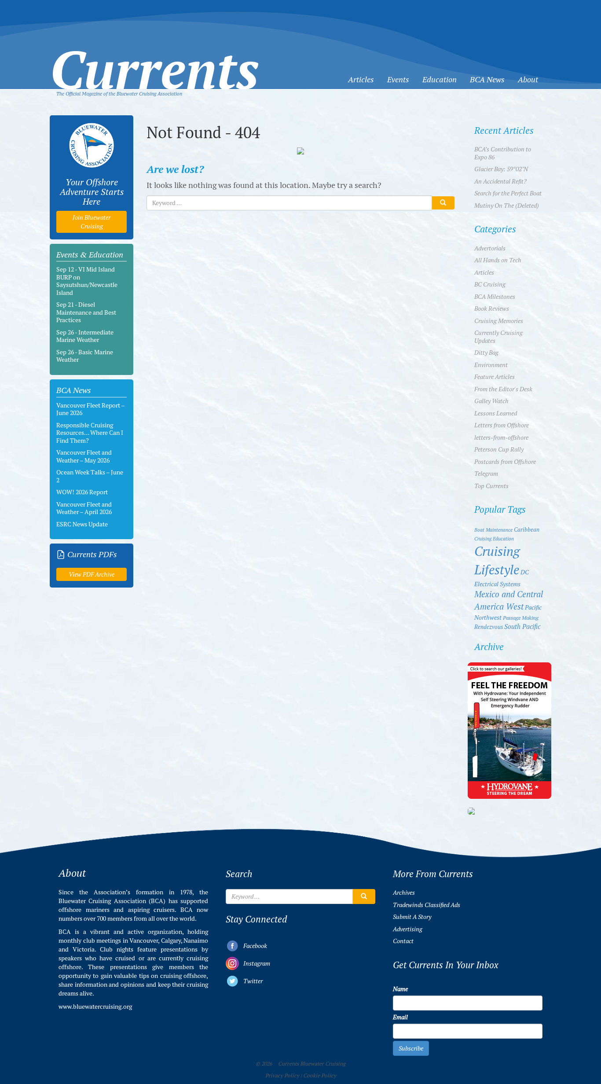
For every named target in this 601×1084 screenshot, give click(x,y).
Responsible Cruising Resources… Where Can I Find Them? (89, 433)
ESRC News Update (82, 524)
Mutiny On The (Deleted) (506, 205)
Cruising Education (494, 539)
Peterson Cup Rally (499, 449)
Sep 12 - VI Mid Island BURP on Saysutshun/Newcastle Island (86, 281)
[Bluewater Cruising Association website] (91, 145)
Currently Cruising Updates (498, 337)
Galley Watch (491, 401)
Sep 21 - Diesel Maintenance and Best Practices (86, 312)
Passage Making (521, 617)
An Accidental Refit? (500, 181)
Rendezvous (488, 627)
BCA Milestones (494, 297)
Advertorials (490, 248)
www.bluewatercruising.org (95, 1007)
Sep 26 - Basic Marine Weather (84, 356)
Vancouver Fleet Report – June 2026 (90, 409)
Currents (154, 55)
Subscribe (411, 1048)
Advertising (407, 929)
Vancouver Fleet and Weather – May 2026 (84, 456)
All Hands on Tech (497, 260)
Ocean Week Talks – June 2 (89, 476)
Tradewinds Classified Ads (426, 905)
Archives (404, 893)
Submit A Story (412, 917)
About (528, 79)
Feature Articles (494, 377)
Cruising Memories (498, 321)
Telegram (486, 474)
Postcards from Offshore (505, 462)
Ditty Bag (486, 352)
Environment (491, 365)
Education (439, 79)
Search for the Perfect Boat (508, 193)
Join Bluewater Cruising (91, 221)
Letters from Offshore (501, 425)
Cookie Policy (319, 1075)
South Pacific (522, 626)
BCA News (487, 79)
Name (400, 989)
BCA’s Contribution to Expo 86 (502, 153)
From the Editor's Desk (503, 389)
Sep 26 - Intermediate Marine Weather (85, 336)
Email (400, 1017)
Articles (361, 79)
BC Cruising (490, 284)
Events (398, 79)
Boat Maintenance (493, 530)
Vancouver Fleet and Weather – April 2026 (84, 508)
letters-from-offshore (501, 437)
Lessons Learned (495, 413)
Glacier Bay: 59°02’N (501, 169)
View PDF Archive (91, 574)
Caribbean (526, 529)
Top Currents (491, 486)
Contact (403, 941)
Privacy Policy (282, 1075)
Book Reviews (491, 308)
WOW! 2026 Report (82, 492)
